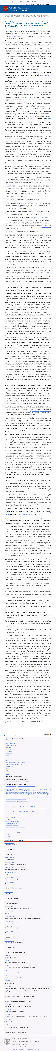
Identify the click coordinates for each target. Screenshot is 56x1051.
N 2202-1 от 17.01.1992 (9, 921)
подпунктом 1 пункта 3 (42, 272)
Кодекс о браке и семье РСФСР (13, 832)
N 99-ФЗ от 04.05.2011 (9, 906)
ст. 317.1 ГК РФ (7, 960)
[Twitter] (47, 733)
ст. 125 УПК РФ (8, 1009)
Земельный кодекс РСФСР (12, 825)
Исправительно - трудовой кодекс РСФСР (15, 827)
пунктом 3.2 (8, 273)
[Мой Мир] (50, 733)
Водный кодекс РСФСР (11, 817)
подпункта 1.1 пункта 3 (37, 217)
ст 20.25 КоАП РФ (8, 970)
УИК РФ (7, 770)
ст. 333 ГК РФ (7, 955)
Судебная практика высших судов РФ (14, 776)
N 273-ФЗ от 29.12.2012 (9, 857)
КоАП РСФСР (9, 828)
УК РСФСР (8, 834)
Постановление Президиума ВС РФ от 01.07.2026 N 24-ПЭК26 (20, 809)
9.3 (5, 668)
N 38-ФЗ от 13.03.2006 (9, 882)
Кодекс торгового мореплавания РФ (14, 764)
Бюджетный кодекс (10, 741)
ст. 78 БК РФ (7, 980)
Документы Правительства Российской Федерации (18, 781)
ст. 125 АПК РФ (8, 1030)
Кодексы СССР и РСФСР (11, 815)
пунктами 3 (17, 36)
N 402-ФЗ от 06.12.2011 (9, 896)
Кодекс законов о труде (11, 830)
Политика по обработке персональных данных (25, 1049)
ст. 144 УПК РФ (8, 1004)
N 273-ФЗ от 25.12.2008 (9, 877)
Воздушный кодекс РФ (11, 745)
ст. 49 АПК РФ (7, 1024)
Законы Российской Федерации (13, 777)
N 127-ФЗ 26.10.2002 (9, 926)
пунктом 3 (18, 207)
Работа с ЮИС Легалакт (33, 2)
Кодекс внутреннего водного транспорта (15, 762)
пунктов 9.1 (17, 583)
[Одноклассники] (49, 733)
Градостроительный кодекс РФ (13, 756)
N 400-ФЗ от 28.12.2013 (9, 843)
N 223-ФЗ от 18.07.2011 (9, 916)
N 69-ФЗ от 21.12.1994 (9, 848)
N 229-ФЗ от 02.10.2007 (9, 941)
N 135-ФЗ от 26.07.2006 (9, 901)
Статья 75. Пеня (10, 728)
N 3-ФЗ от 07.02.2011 (9, 892)
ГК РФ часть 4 (9, 753)
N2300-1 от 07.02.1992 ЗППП (10, 872)
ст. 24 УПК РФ (7, 1014)
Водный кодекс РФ (10, 743)
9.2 (22, 583)
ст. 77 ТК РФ (7, 999)
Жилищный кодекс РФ (11, 758)
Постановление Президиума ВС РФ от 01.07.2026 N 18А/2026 (20, 804)
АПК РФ (7, 739)
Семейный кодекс (10, 766)
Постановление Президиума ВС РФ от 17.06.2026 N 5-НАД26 (20, 811)
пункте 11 (18, 640)
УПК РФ (7, 774)
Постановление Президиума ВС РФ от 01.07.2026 (17, 801)
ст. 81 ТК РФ (7, 975)
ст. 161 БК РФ (7, 994)
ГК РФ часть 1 (9, 747)
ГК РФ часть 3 (9, 751)
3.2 (23, 36)
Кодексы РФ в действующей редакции (15, 738)
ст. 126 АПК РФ (8, 1019)
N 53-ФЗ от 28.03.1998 (9, 945)
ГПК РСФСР (8, 819)
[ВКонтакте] (46, 733)
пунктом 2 (35, 45)
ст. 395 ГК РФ (7, 965)
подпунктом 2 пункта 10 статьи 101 (40, 411)
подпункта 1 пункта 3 (34, 211)
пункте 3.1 (32, 512)
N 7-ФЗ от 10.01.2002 (9, 887)
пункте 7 (7, 514)
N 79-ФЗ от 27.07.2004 (9, 862)
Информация (7, 2)
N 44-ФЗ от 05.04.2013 (9, 936)
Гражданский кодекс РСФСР (12, 821)
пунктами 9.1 (46, 666)
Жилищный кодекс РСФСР (12, 823)
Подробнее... (48, 813)
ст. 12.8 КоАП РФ (8, 986)
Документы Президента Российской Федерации (17, 779)
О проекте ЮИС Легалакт (19, 2)
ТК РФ (7, 768)
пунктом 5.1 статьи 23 (11, 186)
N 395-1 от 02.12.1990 (9, 950)
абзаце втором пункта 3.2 (43, 512)
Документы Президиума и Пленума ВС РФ (16, 784)
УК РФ (7, 772)
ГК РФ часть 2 (9, 749)
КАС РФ (7, 760)
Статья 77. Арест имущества (40, 728)
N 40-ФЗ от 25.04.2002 (9, 852)
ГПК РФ (7, 755)
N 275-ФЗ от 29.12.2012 (9, 867)
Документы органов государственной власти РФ (17, 782)
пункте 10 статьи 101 (28, 514)
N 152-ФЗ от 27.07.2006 (9, 931)
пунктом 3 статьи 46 (27, 97)
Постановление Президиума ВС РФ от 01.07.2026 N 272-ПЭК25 (20, 786)
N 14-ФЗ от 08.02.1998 (9, 911)
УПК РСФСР (8, 836)
